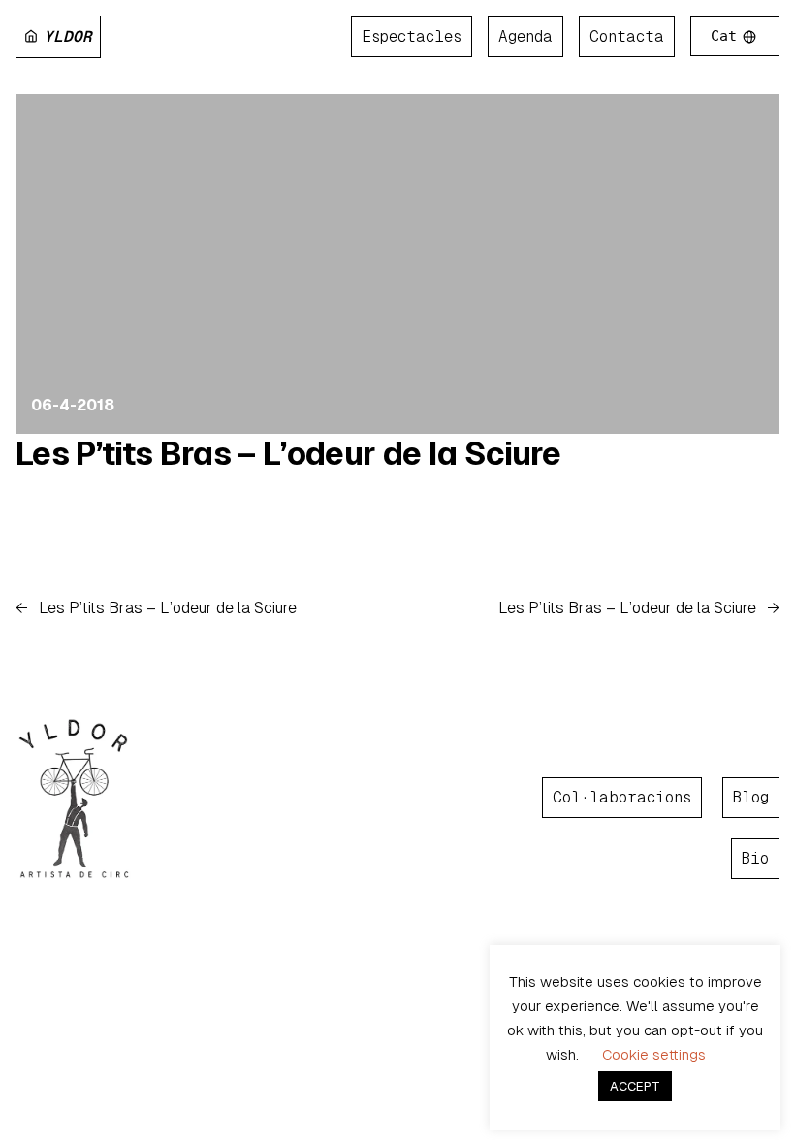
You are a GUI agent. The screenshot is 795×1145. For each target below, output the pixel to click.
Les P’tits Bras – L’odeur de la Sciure (288, 454)
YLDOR (68, 36)
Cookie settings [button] (654, 1054)
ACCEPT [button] (635, 1086)
